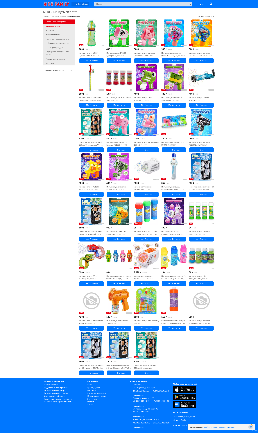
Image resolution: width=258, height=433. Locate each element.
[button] (201, 4)
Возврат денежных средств (56, 393)
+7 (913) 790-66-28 (161, 422)
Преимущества (93, 388)
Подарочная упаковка (55, 59)
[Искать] (190, 4)
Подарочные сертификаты (55, 388)
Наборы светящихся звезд (57, 43)
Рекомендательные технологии (58, 399)
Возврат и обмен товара (54, 390)
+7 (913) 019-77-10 (161, 390)
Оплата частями (51, 385)
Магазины (91, 390)
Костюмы (50, 63)
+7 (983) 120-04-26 (161, 401)
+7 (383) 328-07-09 (141, 422)
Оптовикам (92, 399)
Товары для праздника (58, 16)
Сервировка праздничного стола (57, 53)
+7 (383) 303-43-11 (141, 401)
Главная (46, 16)
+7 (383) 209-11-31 (141, 390)
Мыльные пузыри (53, 26)
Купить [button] (91, 60)
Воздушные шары (53, 34)
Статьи (90, 404)
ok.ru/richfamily (179, 420)
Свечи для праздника (55, 47)
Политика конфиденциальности (58, 402)
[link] (56, 4)
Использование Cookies (54, 396)
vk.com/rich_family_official (184, 417)
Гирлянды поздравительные (58, 39)
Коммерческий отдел (96, 393)
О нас (89, 385)
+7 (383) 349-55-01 (141, 412)
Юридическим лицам (96, 396)
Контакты (91, 402)
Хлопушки (50, 30)
